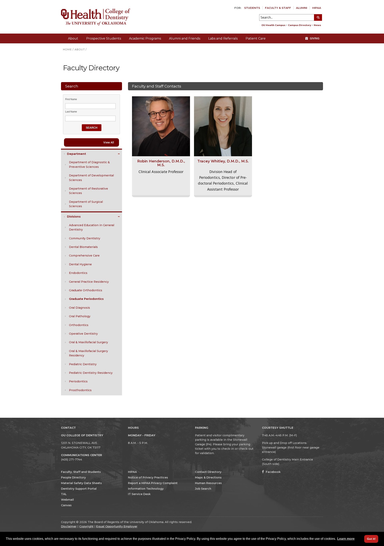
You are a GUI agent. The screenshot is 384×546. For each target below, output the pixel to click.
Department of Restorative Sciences (88, 191)
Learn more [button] (346, 538)
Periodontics (78, 381)
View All (108, 142)
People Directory (73, 477)
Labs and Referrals (223, 38)
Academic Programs (145, 38)
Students (252, 7)
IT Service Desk (139, 494)
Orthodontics (78, 325)
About (73, 38)
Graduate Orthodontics (85, 290)
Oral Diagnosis (79, 307)
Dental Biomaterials (83, 247)
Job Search (203, 488)
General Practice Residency (89, 281)
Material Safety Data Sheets (81, 483)
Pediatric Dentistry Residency (91, 373)
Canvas (66, 505)
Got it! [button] (371, 538)
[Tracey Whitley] (223, 126)
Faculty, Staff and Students (81, 471)
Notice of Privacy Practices (148, 477)
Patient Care (256, 38)
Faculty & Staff (278, 7)
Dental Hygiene (80, 264)
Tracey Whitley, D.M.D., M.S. (223, 161)
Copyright (86, 526)
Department (76, 154)
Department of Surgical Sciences (86, 204)
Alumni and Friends (184, 38)
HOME (67, 49)
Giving (314, 38)
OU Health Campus (273, 25)
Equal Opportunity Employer (116, 526)
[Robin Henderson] (161, 126)
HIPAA (316, 7)
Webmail (67, 499)
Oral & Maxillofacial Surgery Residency (88, 353)
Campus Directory (299, 25)
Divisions (74, 216)
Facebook (273, 471)
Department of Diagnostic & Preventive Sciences (89, 164)
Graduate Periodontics (86, 299)
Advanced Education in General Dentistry (91, 227)
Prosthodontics (80, 390)
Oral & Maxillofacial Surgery (88, 342)
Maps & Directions (208, 477)
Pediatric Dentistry (83, 364)
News (317, 25)
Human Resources (208, 483)
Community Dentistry (84, 238)
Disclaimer (69, 526)
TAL (64, 494)
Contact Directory (208, 471)
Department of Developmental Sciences (91, 178)
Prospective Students (103, 38)
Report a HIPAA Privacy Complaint (153, 483)
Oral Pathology (79, 316)
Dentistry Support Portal (79, 488)
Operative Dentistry (83, 333)
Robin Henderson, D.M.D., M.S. (161, 163)
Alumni (301, 7)
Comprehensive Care (84, 255)
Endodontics (78, 273)
